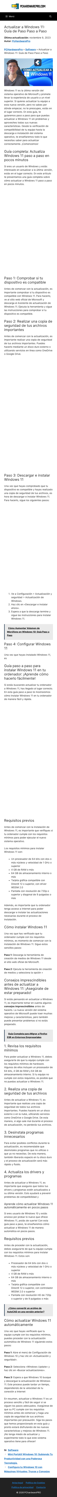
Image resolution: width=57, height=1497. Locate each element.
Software (30, 49)
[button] (50, 16)
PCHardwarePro (13, 49)
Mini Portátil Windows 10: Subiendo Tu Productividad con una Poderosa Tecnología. (28, 1458)
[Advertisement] (28, 218)
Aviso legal (17, 1482)
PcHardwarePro (21, 41)
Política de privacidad (22, 1487)
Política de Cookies (35, 1482)
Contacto (41, 1487)
